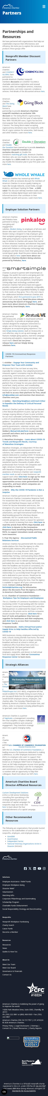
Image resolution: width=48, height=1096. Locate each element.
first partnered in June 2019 (29, 297)
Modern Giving (16, 229)
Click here (23, 477)
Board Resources (20, 1028)
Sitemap (34, 1026)
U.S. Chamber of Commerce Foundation (25, 750)
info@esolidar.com (10, 395)
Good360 (11, 836)
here (43, 91)
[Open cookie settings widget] (4, 1092)
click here (6, 527)
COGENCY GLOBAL (8, 73)
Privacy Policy (7, 1026)
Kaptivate (8, 718)
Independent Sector (15, 841)
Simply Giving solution (15, 331)
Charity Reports (35, 1028)
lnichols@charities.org (12, 587)
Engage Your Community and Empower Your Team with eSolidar (20, 363)
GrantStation (12, 839)
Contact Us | (7, 1028)
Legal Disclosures (22, 1026)
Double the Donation (7, 146)
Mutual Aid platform (19, 431)
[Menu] (44, 6)
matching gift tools (19, 154)
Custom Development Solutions (15, 792)
